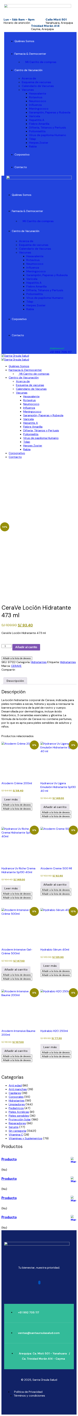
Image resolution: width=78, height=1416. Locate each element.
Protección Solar (20, 1119)
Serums (14, 1127)
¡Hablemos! (57, 348)
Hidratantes (39, 662)
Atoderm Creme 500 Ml (56, 868)
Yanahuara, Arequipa (59, 23)
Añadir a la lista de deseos (17, 658)
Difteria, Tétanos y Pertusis (47, 127)
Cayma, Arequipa (42, 29)
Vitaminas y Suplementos (25, 1138)
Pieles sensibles (19, 1116)
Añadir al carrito (26, 647)
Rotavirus (35, 97)
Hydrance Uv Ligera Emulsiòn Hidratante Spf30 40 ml (58, 787)
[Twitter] (20, 670)
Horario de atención (17, 23)
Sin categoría (17, 1131)
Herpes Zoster (38, 143)
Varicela (34, 116)
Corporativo (22, 154)
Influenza (35, 105)
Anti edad (15, 1085)
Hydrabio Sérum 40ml (54, 949)
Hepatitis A (36, 120)
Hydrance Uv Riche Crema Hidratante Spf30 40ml (18, 870)
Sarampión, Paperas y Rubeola (49, 112)
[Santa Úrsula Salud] (15, 356)
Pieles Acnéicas (19, 1112)
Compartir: (8, 670)
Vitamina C (16, 1134)
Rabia (33, 146)
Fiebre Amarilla (39, 124)
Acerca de (29, 78)
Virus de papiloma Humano (47, 135)
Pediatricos (16, 1108)
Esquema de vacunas (36, 82)
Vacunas (28, 90)
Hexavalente (37, 93)
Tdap (32, 139)
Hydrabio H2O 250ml (54, 1031)
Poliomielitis (37, 131)
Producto (9, 1159)
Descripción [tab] (15, 681)
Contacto (21, 167)
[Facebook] (17, 670)
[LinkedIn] (23, 670)
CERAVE (16, 666)
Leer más (11, 799)
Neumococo (37, 101)
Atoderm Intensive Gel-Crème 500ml (16, 951)
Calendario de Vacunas (38, 86)
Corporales (16, 1097)
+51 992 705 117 (61, 352)
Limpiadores (17, 1104)
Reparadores (17, 1123)
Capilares (15, 1093)
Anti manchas (18, 1089)
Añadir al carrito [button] (55, 807)
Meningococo (38, 109)
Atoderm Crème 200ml (16, 783)
